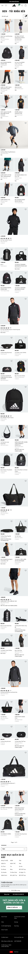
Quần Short (4, 875)
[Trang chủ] (14, 6)
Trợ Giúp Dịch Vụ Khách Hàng (19, 917)
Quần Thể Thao (12, 863)
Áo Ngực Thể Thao (22, 872)
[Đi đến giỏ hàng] (25, 5)
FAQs (2, 922)
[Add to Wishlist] (11, 21)
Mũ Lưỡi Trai (13, 875)
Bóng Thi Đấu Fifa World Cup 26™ (4, 860)
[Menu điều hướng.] (2, 5)
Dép (20, 863)
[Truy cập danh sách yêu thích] (6, 5)
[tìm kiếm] (22, 5)
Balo (11, 869)
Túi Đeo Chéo (13, 872)
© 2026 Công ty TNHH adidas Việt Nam (6, 946)
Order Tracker (4, 929)
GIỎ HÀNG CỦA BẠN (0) (18, 894)
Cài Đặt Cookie (4, 937)
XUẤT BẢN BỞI (17, 941)
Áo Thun (3, 866)
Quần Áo (3, 863)
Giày (20, 860)
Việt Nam (16, 951)
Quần (11, 860)
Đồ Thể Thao (22, 869)
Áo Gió (20, 866)
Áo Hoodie (3, 872)
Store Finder (4, 916)
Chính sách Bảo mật (18, 937)
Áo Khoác (3, 869)
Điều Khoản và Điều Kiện (7, 941)
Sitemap (16, 922)
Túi (11, 866)
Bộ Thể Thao (22, 875)
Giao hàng (16, 925)
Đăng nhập (6, 894)
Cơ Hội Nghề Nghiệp (6, 925)
